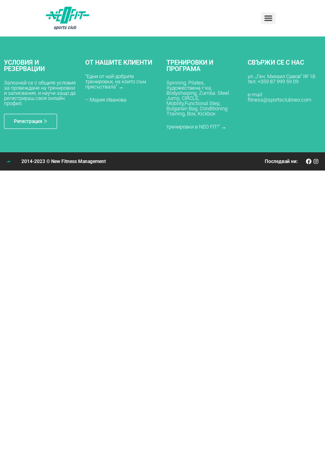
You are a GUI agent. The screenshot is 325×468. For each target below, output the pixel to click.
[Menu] (268, 18)
